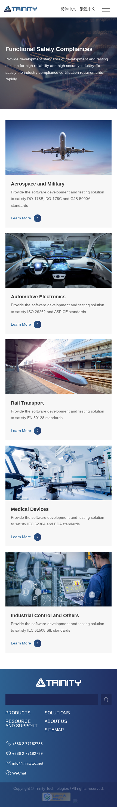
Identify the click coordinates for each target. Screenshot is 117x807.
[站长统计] (75, 800)
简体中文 (68, 9)
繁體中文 (87, 9)
